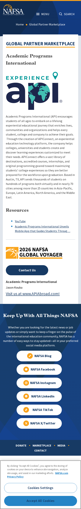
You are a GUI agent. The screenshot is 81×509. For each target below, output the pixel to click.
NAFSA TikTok (43, 410)
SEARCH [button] (69, 14)
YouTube (20, 221)
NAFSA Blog (42, 356)
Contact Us (27, 270)
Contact (40, 450)
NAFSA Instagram (43, 383)
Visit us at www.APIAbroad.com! (33, 293)
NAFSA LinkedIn (42, 396)
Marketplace (42, 445)
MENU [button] (45, 14)
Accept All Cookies (40, 501)
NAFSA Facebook (43, 369)
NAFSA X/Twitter (42, 423)
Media (61, 445)
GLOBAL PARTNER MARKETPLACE (40, 43)
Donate (21, 445)
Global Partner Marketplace (47, 24)
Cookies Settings (40, 488)
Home (20, 24)
